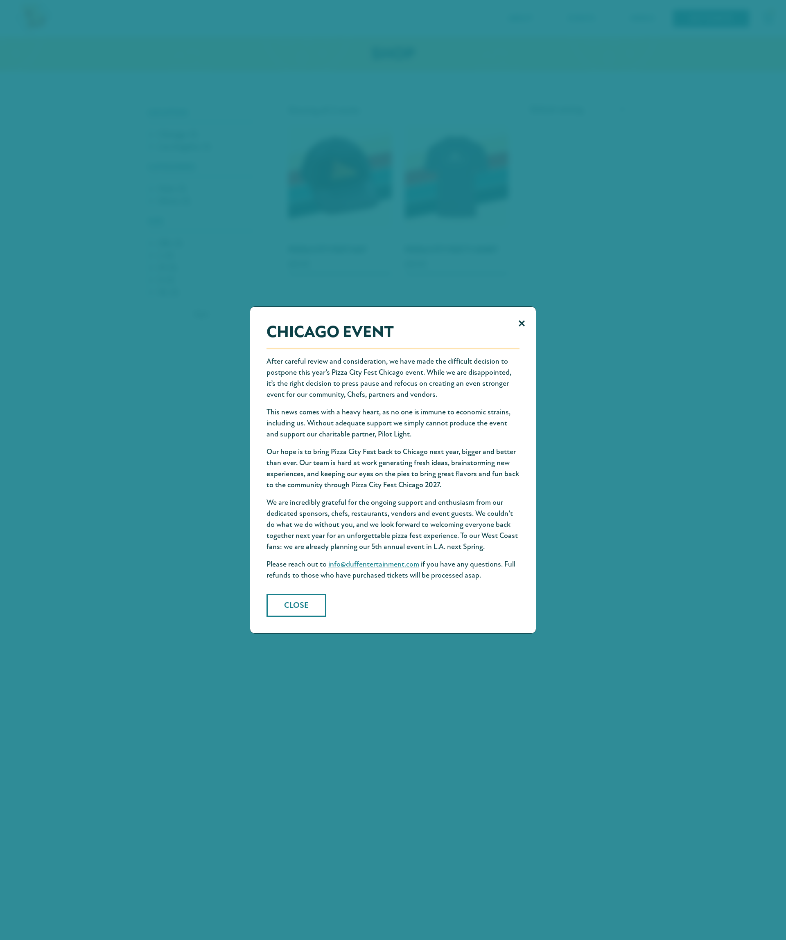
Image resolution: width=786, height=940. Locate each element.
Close (296, 605)
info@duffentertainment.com (373, 564)
